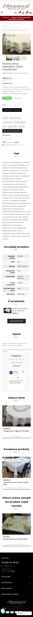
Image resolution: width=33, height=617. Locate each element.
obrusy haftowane (15, 118)
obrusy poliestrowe (19, 122)
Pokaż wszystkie (16, 321)
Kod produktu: (7, 73)
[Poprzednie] (5, 379)
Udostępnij (3, 138)
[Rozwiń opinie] (30, 613)
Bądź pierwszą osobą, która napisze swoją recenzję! (16, 350)
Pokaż (13, 571)
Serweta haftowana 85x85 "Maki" (15, 539)
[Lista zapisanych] (19, 13)
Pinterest (10, 138)
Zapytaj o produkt (12, 131)
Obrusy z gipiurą (16, 436)
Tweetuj (7, 138)
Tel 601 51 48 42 (10, 562)
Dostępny (7, 98)
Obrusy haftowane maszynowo (16, 487)
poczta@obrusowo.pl (8, 566)
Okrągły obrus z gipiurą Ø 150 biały (16, 431)
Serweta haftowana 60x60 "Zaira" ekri (20, 309)
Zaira (4, 126)
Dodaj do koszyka (13, 110)
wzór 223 (21, 126)
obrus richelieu (12, 126)
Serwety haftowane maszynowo (15, 544)
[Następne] (27, 379)
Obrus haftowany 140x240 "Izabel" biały (16, 483)
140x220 (5, 118)
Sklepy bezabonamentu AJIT (19, 609)
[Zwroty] (30, 13)
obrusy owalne (7, 122)
